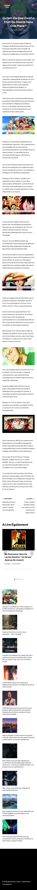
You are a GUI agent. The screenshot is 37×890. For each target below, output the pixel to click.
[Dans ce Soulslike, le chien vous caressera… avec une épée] (18, 622)
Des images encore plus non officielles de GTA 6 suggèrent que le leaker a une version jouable (17, 813)
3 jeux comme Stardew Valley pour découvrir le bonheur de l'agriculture (28, 506)
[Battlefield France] (7, 5)
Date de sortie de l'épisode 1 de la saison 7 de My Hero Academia (8, 504)
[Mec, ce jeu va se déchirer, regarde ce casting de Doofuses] (18, 778)
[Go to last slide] (5, 553)
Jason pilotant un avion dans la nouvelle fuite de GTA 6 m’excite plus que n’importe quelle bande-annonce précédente (18, 737)
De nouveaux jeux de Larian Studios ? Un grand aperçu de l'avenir (18, 557)
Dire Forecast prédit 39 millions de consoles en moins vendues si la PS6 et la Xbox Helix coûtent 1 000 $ (17, 839)
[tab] (14, 579)
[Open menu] (32, 5)
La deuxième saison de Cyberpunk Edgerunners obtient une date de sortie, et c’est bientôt (18, 685)
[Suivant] (31, 553)
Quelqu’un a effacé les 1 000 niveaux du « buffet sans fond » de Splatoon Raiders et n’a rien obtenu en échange (17, 609)
